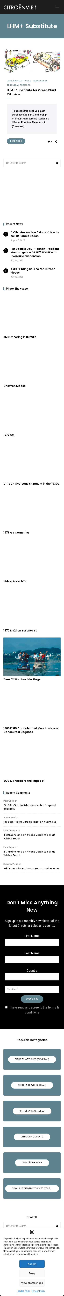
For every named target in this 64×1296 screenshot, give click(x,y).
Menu (57, 6)
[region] (32, 195)
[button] (32, 1232)
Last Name (32, 953)
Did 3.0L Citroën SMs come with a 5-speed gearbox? (29, 807)
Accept (32, 1264)
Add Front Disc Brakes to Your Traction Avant (31, 868)
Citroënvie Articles (19, 80)
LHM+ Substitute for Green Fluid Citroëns (31, 92)
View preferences (32, 1283)
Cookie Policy (24, 1291)
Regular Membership (35, 115)
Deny (32, 1273)
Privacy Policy (38, 1291)
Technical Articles (19, 85)
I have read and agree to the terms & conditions (34, 1010)
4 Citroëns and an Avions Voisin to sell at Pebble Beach (29, 836)
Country (32, 970)
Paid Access (40, 80)
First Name (32, 936)
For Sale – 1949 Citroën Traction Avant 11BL (29, 822)
